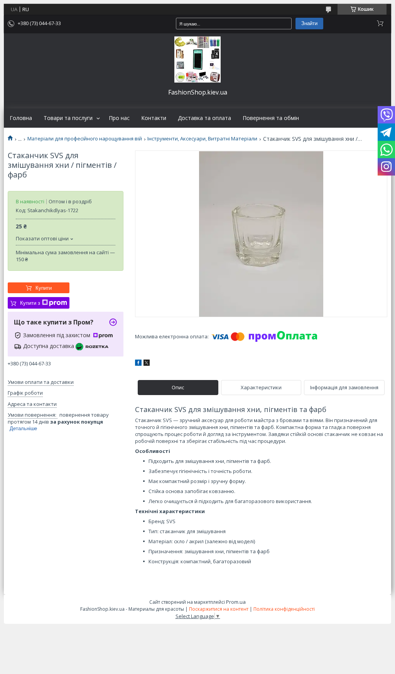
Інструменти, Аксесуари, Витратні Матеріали (202, 138)
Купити (43, 288)
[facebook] (138, 363)
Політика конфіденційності (284, 609)
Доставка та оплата (204, 118)
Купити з (30, 303)
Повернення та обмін (271, 118)
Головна (21, 118)
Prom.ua (236, 601)
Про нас (119, 118)
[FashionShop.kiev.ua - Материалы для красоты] (197, 59)
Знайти (309, 23)
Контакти (153, 118)
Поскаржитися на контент (218, 609)
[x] (146, 363)
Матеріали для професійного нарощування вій (84, 138)
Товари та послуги (68, 118)
